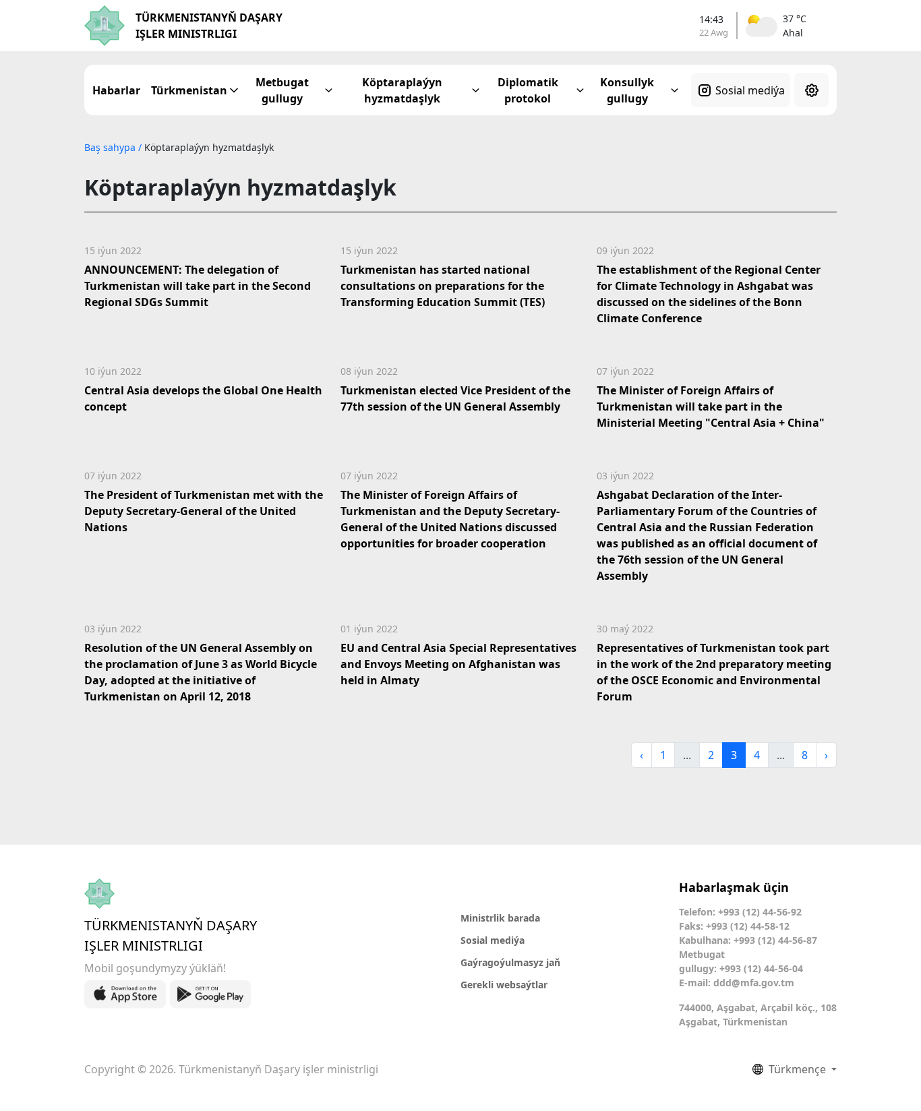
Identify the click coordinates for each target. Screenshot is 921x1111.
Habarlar (116, 90)
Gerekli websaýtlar (503, 984)
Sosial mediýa (750, 90)
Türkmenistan (189, 90)
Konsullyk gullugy (627, 90)
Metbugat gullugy (282, 90)
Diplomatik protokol (528, 90)
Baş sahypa (111, 147)
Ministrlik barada (500, 917)
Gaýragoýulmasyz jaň (510, 962)
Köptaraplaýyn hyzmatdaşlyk (402, 90)
